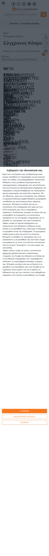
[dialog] (24, 361)
